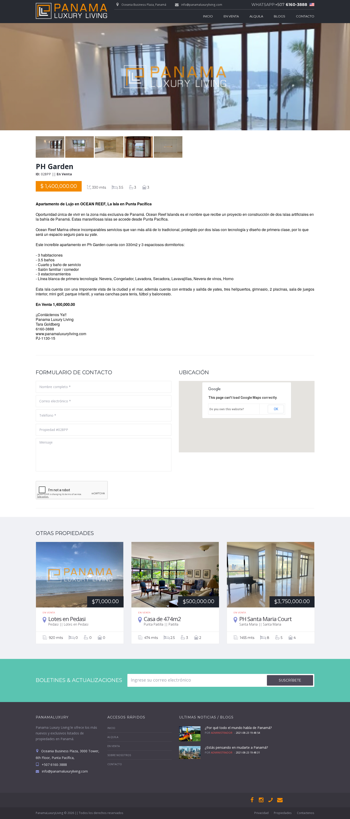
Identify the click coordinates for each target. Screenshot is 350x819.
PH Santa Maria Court (265, 619)
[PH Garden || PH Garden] (50, 139)
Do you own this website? (227, 409)
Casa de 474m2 (162, 619)
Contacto (305, 16)
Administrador (221, 732)
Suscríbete (290, 680)
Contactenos (305, 813)
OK (276, 409)
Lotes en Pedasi (66, 619)
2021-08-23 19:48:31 (248, 752)
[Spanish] (310, 4)
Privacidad (261, 813)
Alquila (256, 16)
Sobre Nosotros (119, 755)
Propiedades (283, 813)
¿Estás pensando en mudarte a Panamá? (236, 747)
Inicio (208, 16)
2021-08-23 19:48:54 (248, 732)
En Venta (231, 16)
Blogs (279, 16)
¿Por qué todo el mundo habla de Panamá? (238, 727)
